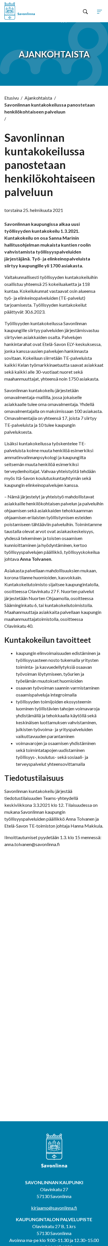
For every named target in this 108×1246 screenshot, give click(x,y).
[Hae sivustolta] (85, 11)
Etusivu (11, 97)
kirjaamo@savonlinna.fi (54, 1207)
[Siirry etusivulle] (24, 11)
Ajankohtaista (38, 97)
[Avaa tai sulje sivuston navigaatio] (99, 11)
